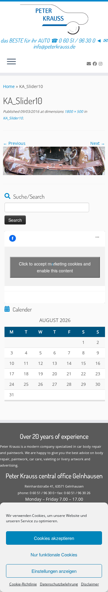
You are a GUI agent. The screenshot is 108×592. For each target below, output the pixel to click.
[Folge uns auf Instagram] (101, 63)
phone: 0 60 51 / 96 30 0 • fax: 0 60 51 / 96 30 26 (54, 493)
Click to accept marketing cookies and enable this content (55, 267)
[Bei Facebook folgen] (96, 63)
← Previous (14, 143)
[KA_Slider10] (54, 160)
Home (9, 86)
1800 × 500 (73, 111)
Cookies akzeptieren (54, 538)
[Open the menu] (11, 61)
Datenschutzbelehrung (59, 584)
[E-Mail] (90, 63)
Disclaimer (90, 584)
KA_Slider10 (13, 118)
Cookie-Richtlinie (23, 584)
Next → (97, 143)
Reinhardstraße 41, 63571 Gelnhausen (54, 486)
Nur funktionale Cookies (54, 554)
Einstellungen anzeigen (54, 571)
